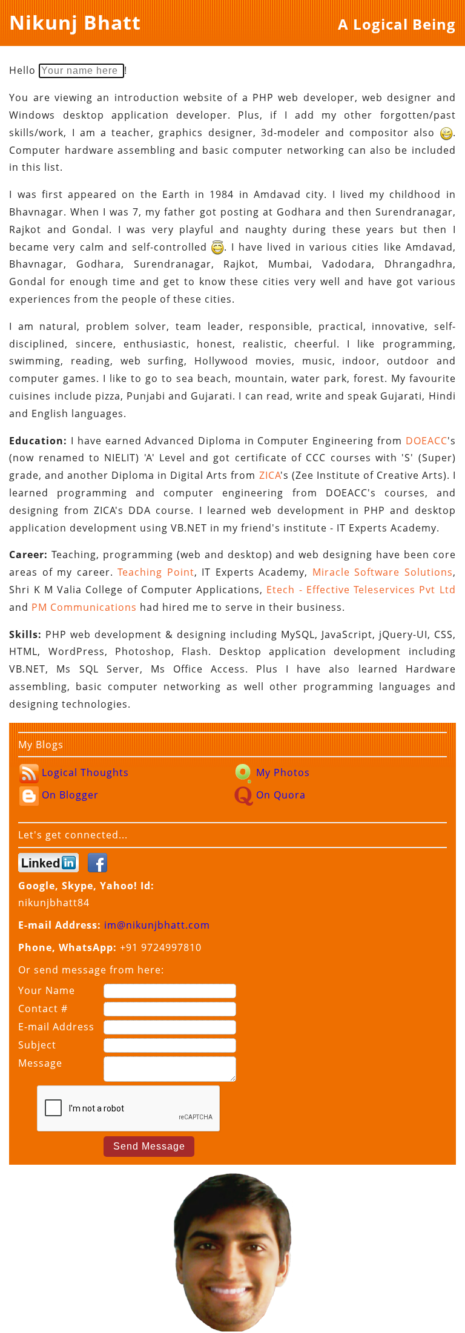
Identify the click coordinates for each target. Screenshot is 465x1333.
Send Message (149, 1146)
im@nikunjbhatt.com (157, 925)
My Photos (281, 772)
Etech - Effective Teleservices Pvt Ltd (360, 589)
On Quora (279, 794)
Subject (37, 1045)
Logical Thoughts (84, 772)
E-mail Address (56, 1026)
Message (40, 1063)
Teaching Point (155, 572)
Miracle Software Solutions (382, 572)
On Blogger (69, 794)
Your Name (46, 990)
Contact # (43, 1008)
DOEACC (426, 440)
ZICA (270, 475)
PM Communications (84, 607)
